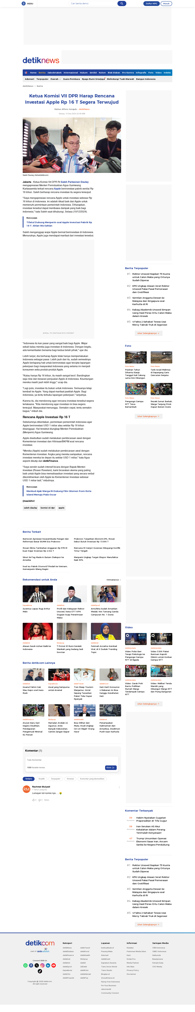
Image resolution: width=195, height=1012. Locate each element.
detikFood (84, 951)
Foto (150, 72)
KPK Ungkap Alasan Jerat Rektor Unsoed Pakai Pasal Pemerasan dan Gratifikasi (150, 289)
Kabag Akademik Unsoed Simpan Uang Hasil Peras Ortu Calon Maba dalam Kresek (152, 312)
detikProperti (68, 978)
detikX (93, 72)
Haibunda (156, 955)
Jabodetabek (55, 72)
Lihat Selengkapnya (147, 333)
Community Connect (110, 993)
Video (159, 72)
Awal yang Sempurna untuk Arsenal (58, 688)
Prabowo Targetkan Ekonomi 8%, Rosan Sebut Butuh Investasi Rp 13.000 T (94, 540)
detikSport (67, 967)
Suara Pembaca (71, 79)
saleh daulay (30, 508)
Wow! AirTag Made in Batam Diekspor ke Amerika (43, 558)
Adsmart (29, 79)
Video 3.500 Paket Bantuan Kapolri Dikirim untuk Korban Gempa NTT (161, 655)
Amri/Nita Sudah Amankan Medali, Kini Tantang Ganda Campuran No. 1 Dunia (104, 611)
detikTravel (85, 948)
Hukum (84, 72)
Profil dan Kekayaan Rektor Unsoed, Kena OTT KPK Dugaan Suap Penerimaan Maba (70, 613)
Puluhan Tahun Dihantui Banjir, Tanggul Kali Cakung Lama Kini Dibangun (135, 373)
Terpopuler (42, 79)
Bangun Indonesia (145, 79)
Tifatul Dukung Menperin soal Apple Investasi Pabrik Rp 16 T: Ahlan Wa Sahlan (59, 224)
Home (33, 72)
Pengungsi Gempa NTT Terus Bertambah (134, 404)
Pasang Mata (106, 951)
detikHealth (85, 955)
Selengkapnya (113, 580)
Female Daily (157, 963)
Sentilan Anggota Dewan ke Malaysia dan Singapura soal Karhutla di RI (148, 301)
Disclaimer (131, 974)
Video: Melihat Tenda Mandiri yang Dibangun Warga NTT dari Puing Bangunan (161, 687)
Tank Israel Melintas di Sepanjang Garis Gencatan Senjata (160, 372)
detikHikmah (85, 974)
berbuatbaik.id (107, 948)
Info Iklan (130, 967)
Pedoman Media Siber (136, 951)
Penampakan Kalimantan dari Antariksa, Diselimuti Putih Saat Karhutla (109, 727)
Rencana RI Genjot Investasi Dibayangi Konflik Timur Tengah (97, 549)
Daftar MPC (151, 3)
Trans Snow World (109, 967)
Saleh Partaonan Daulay (75, 182)
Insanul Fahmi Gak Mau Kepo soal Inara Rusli (33, 690)
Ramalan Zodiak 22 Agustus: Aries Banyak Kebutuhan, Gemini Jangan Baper (58, 727)
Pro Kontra (128, 72)
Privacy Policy (133, 970)
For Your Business (108, 985)
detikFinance (68, 955)
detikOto (66, 974)
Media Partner (133, 963)
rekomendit (106, 989)
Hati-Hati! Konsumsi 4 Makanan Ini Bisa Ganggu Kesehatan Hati (109, 691)
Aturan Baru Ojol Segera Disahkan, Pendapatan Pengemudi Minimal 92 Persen (32, 729)
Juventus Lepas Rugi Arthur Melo (36, 610)
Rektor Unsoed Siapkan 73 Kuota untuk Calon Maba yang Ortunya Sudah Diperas (151, 277)
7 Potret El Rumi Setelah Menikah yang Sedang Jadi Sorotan (70, 649)
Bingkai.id (105, 974)
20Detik (83, 967)
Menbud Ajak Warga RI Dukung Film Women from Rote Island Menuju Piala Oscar (59, 493)
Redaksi (130, 948)
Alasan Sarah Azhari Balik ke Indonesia (37, 647)
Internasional (71, 72)
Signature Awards (108, 963)
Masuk (166, 3)
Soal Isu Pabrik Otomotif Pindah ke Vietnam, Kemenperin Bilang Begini (45, 567)
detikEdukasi (68, 951)
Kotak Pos (131, 959)
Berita (42, 72)
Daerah (55, 79)
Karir (129, 955)
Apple (57, 189)
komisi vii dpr (48, 508)
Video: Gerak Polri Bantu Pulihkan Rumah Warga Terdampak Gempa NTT (134, 689)
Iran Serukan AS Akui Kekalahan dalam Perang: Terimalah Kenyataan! (150, 829)
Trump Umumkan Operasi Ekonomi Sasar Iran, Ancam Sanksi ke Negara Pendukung (152, 841)
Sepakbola (67, 970)
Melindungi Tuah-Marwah (120, 79)
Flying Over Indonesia (110, 982)
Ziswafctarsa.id (107, 978)
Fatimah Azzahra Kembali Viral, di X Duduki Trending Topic (104, 649)
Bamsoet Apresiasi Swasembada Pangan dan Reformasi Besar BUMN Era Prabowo (46, 540)
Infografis (141, 72)
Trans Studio (106, 970)
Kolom (102, 72)
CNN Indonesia (158, 948)
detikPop (84, 978)
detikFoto (84, 970)
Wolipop (84, 959)
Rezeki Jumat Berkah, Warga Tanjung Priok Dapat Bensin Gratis (161, 404)
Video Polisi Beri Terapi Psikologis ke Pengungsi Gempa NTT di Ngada (135, 655)
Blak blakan (114, 72)
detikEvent (105, 959)
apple (61, 508)
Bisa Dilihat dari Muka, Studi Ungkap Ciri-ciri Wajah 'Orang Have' (84, 727)
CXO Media (157, 967)
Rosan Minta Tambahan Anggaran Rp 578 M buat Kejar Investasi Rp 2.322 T (45, 549)
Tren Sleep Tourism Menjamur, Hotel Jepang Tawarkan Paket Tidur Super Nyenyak (83, 693)
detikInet (66, 959)
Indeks (167, 72)
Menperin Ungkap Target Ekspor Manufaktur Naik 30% (96, 558)
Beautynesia (157, 959)
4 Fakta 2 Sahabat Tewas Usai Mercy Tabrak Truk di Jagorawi (149, 323)
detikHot (66, 963)
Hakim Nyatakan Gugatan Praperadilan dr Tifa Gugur (151, 819)
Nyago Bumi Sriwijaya (93, 79)
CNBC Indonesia (159, 951)
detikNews (28, 86)
